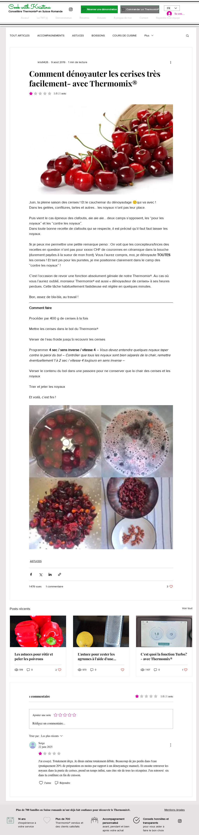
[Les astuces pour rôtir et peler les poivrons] (38, 631)
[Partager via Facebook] (31, 574)
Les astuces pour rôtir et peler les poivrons (34, 656)
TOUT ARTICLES (20, 35)
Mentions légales (174, 809)
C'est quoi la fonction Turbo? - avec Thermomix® (164, 656)
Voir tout (187, 608)
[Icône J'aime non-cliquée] (41, 782)
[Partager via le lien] (59, 574)
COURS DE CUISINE (125, 35)
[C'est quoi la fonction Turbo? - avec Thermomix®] (164, 631)
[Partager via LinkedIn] (50, 574)
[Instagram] (70, 9)
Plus (146, 35)
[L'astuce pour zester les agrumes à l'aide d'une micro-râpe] (101, 631)
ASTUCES (78, 35)
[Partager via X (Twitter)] (40, 574)
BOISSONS (98, 35)
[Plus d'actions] (170, 62)
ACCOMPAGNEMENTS (50, 35)
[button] (187, 35)
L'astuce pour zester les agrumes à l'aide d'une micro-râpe (96, 656)
